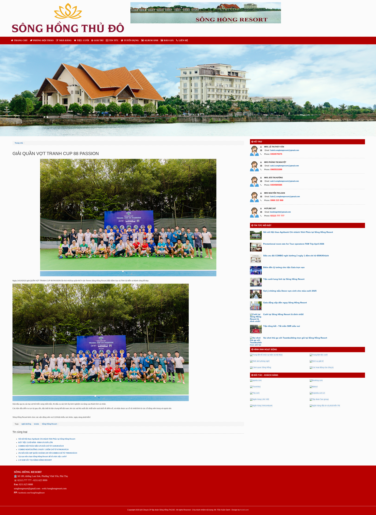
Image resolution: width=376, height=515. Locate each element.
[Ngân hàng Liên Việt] (259, 399)
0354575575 (276, 154)
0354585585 (276, 185)
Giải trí (98, 40)
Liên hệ (183, 40)
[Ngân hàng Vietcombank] (261, 406)
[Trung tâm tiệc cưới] (319, 355)
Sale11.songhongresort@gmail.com (285, 197)
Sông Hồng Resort (49, 424)
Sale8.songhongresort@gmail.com (284, 150)
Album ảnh (151, 40)
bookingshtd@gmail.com (280, 212)
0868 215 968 (276, 200)
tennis (36, 424)
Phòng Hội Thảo (43, 40)
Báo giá (168, 40)
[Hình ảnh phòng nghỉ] (260, 361)
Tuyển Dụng (131, 40)
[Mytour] (314, 387)
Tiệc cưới (82, 40)
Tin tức (114, 40)
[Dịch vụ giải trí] (317, 361)
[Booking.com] (316, 380)
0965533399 (276, 169)
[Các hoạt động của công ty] (322, 367)
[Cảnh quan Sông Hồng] (260, 367)
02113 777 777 (277, 215)
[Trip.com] (255, 393)
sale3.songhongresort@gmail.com (284, 181)
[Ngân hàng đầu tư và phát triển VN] (325, 406)
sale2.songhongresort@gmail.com (284, 166)
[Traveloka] (255, 387)
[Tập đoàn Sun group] (319, 399)
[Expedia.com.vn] (317, 393)
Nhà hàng (65, 40)
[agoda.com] (256, 380)
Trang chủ (20, 40)
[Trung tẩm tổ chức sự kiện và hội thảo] (266, 355)
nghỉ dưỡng (26, 424)
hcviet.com (244, 510)
